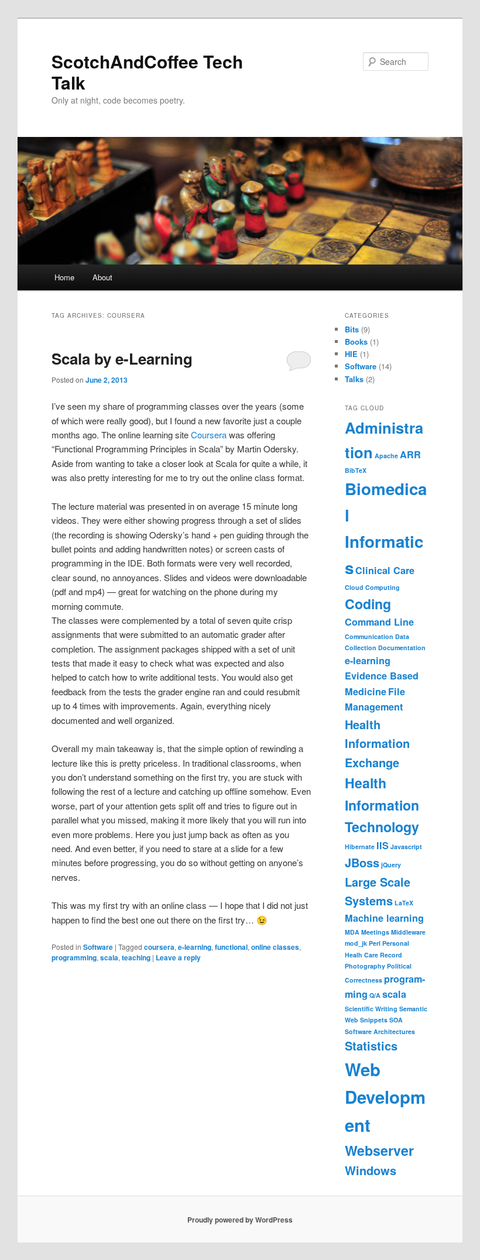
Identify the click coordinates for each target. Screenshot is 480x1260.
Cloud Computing (372, 587)
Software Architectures (380, 1031)
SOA (396, 1019)
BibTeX (355, 470)
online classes (275, 947)
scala (109, 957)
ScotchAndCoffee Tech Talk (147, 72)
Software (98, 947)
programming (74, 957)
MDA (352, 932)
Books (356, 341)
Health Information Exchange (377, 743)
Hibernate (360, 846)
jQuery (391, 864)
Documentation (402, 647)
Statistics (371, 1045)
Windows (370, 1170)
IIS (382, 845)
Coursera (209, 434)
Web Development (385, 1097)
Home (64, 277)
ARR (410, 454)
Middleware (408, 932)
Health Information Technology (382, 804)
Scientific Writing (371, 1008)
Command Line (379, 622)
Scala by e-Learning (122, 358)
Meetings (375, 932)
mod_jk (356, 943)
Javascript (406, 846)
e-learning (194, 947)
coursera (159, 947)
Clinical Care (384, 570)
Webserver (379, 1150)
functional (231, 947)
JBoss (362, 862)
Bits (352, 329)
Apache (386, 455)
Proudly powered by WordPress (240, 1219)
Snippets (374, 1019)
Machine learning (384, 918)
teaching (136, 957)
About (102, 277)
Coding (368, 603)
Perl (374, 943)
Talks (354, 378)
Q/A (374, 995)
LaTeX (404, 902)
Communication (369, 636)
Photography (365, 966)
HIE (351, 353)
